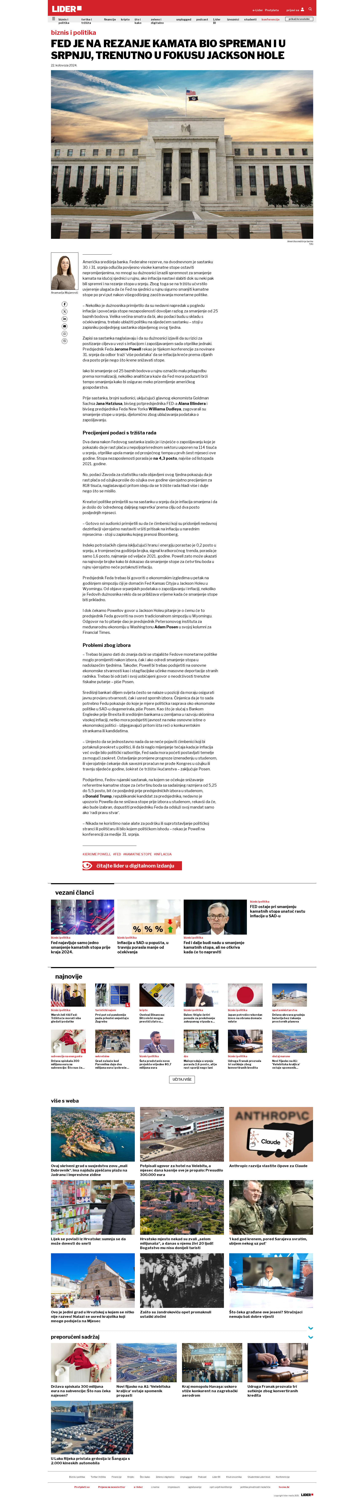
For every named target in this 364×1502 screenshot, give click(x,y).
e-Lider (258, 10)
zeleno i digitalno (157, 21)
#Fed (117, 854)
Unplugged (186, 1476)
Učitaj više (182, 1079)
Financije (117, 1476)
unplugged (183, 19)
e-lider (138, 1487)
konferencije (271, 19)
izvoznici (233, 19)
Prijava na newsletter (111, 1487)
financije (110, 19)
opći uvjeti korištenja (221, 1487)
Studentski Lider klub (259, 1476)
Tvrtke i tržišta (98, 1476)
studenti (250, 19)
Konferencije (283, 1476)
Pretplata (272, 10)
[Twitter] (64, 311)
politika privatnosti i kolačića (255, 1487)
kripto (125, 19)
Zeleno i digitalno (165, 1476)
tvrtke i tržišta (86, 21)
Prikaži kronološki (299, 18)
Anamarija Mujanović (64, 292)
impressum (174, 1487)
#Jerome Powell (97, 854)
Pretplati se (82, 1487)
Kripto (130, 1476)
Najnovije (68, 976)
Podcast (202, 1476)
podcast (202, 19)
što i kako (138, 21)
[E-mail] (64, 326)
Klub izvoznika (234, 1476)
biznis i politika (64, 21)
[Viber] (64, 341)
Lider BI (217, 21)
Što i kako (145, 1476)
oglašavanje (194, 1487)
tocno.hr (284, 1487)
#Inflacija (163, 854)
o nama (155, 1487)
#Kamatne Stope (137, 854)
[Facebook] (64, 304)
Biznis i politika (77, 1476)
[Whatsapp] (64, 334)
